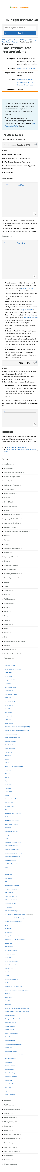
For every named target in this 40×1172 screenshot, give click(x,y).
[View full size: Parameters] (20, 260)
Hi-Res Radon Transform (11, 824)
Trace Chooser (9, 972)
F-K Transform (8, 788)
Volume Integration (10, 1040)
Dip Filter (7, 777)
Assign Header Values (11, 680)
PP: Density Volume (30, 317)
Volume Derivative (9, 1037)
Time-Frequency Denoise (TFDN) (13, 986)
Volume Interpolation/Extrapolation (14, 1044)
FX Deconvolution (9, 806)
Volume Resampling (10, 1066)
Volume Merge (8, 1062)
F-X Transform (8, 791)
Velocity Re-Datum (10, 1026)
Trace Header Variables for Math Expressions (17, 990)
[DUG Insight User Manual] (19, 7)
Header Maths (8, 817)
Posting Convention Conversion (13, 921)
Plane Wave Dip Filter (10, 903)
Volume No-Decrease (10, 1022)
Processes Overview (10, 662)
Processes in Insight (10, 665)
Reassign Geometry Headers (12, 936)
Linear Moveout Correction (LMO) (14, 853)
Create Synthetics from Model (12, 737)
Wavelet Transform (10, 1084)
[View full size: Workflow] (20, 199)
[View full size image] (20, 418)
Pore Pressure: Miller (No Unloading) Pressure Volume (19, 918)
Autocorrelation (9, 690)
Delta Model (8, 755)
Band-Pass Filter (9, 705)
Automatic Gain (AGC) (11, 694)
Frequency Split (9, 802)
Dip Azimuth (8, 770)
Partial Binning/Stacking (11, 889)
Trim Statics (8, 1004)
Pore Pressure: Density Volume (16, 447)
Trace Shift (7, 1001)
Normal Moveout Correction (12, 885)
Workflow (7, 178)
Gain (6, 810)
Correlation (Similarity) (11, 734)
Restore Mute (8, 943)
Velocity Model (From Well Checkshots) (15, 1019)
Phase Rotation (9, 892)
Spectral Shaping (9, 968)
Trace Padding (8, 997)
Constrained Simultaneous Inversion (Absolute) (17, 726)
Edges (6, 781)
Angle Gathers (8, 672)
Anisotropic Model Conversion (13, 669)
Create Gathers (9, 723)
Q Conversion (8, 932)
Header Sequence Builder (12, 820)
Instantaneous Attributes (11, 831)
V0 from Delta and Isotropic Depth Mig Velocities (17, 1011)
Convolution (8, 719)
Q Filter (7, 925)
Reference (7, 431)
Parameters (7, 236)
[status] (20, 114)
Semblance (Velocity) (10, 954)
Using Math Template (10, 1058)
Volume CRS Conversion (11, 1033)
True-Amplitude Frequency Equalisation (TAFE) (17, 1008)
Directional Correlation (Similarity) (14, 766)
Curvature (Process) (10, 748)
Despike (7, 759)
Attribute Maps (8, 683)
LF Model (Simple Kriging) (12, 849)
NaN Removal (8, 882)
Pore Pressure (22, 79)
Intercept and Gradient (11, 835)
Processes (15, 42)
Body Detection (9, 709)
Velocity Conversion (28, 288)
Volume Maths (8, 1047)
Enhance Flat (8, 784)
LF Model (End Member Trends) (13, 842)
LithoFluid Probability (10, 860)
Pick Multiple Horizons (11, 896)
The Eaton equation (12, 135)
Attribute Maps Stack (10, 687)
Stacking (7, 975)
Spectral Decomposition (11, 965)
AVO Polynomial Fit (10, 701)
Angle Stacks (8, 676)
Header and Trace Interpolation (13, 813)
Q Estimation (8, 928)
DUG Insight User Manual (10, 40)
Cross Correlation (9, 745)
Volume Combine (9, 1029)
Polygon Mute (8, 907)
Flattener (7, 795)
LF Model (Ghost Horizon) (11, 846)
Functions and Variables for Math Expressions (17, 1055)
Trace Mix (7, 993)
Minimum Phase (9, 871)
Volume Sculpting (9, 1069)
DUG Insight (24, 40)
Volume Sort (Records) (11, 1076)
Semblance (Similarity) (11, 950)
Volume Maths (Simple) (11, 1051)
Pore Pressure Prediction (26, 68)
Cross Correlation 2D (10, 741)
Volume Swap (8, 1080)
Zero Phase (8, 1087)
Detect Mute (8, 763)
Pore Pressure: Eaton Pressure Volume (15, 914)
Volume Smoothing (10, 1073)
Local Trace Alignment (11, 864)
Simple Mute (8, 957)
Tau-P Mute (8, 983)
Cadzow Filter (8, 712)
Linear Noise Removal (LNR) (12, 856)
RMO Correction (9, 946)
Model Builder (8, 874)
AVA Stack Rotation (10, 698)
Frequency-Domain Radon (12, 799)
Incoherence (8, 827)
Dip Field (7, 773)
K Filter (6, 838)
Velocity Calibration (10, 1094)
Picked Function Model (11, 900)
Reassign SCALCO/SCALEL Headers (15, 939)
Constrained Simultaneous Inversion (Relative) (17, 730)
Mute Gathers (8, 878)
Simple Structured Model (11, 961)
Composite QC (9, 716)
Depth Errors (8, 1091)
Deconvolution (8, 752)
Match (6, 867)
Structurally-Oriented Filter (12, 979)
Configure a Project (26, 309)
